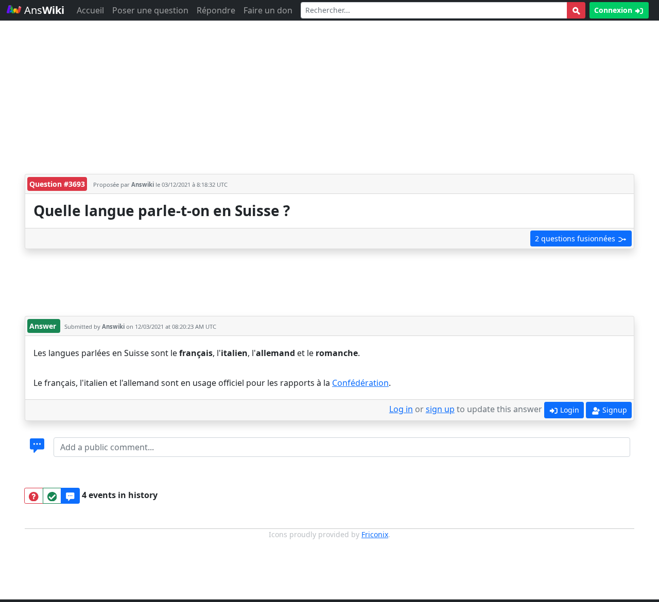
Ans (43, 10)
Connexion (614, 10)
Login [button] (568, 410)
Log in (401, 409)
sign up (440, 409)
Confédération (360, 382)
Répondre (216, 10)
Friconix (374, 534)
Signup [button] (613, 410)
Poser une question (150, 10)
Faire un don (268, 10)
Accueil (90, 10)
